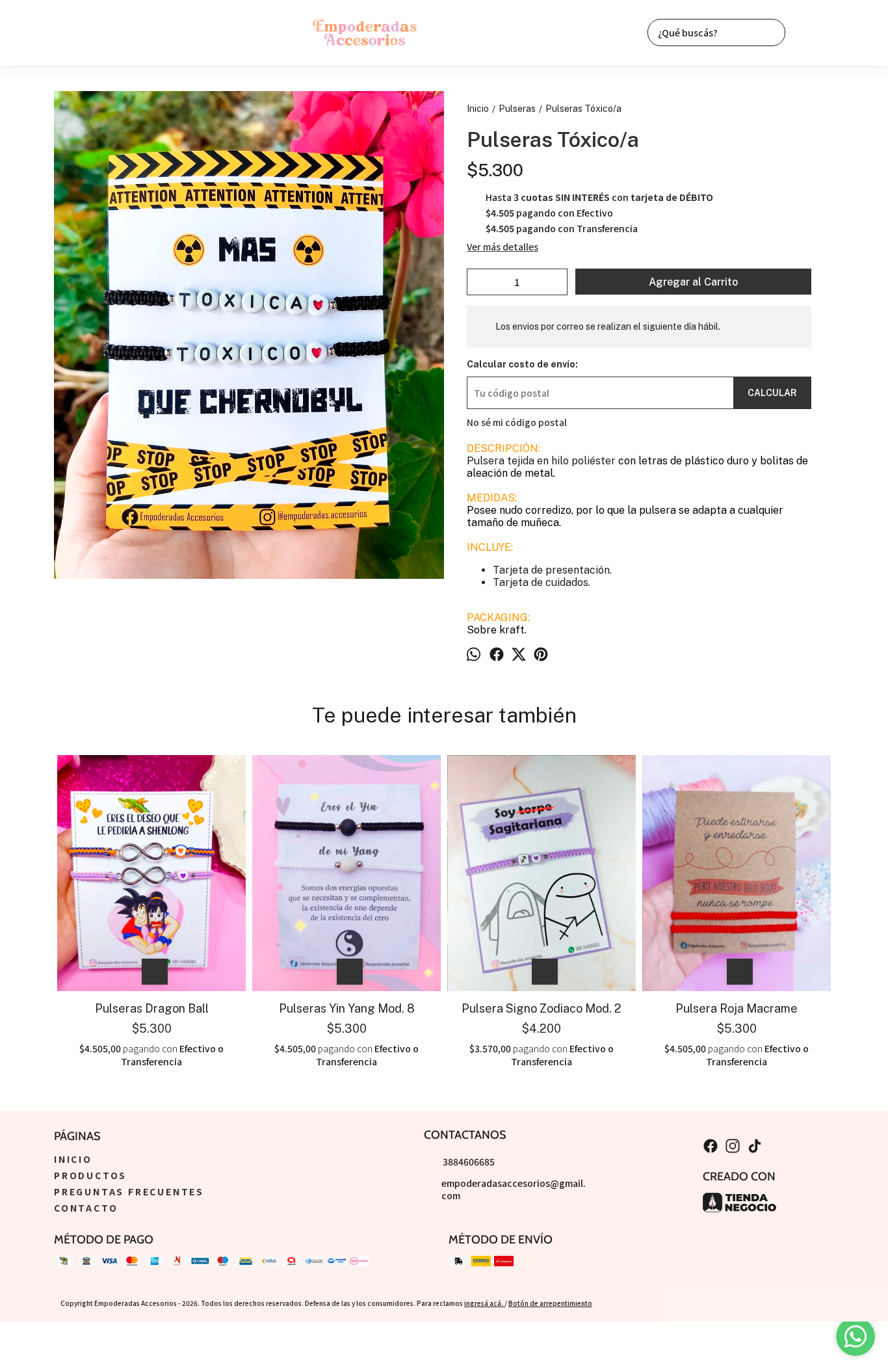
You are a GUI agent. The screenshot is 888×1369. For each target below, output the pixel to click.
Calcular (772, 393)
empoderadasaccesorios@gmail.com (513, 1189)
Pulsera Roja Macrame (736, 1008)
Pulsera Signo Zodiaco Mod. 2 (541, 1008)
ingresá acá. (484, 1303)
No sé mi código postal (517, 422)
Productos (90, 1175)
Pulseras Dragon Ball (152, 1008)
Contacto (86, 1207)
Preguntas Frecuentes (129, 1191)
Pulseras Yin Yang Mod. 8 (347, 1008)
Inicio (73, 1158)
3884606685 (469, 1161)
